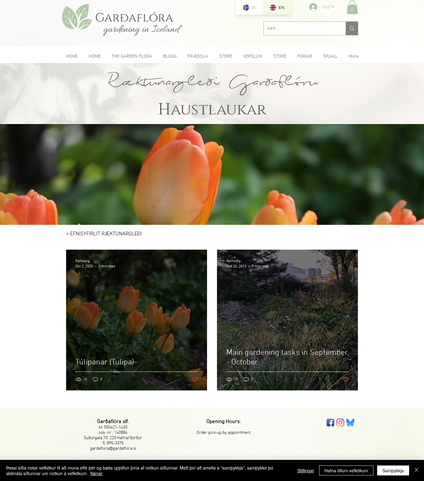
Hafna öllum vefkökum (346, 470)
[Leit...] (352, 28)
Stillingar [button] (305, 470)
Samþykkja (393, 470)
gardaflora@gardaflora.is (113, 448)
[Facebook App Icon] (330, 422)
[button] (352, 7)
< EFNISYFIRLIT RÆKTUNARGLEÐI (104, 234)
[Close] (416, 470)
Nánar (96, 473)
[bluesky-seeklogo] (350, 422)
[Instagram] (340, 422)
